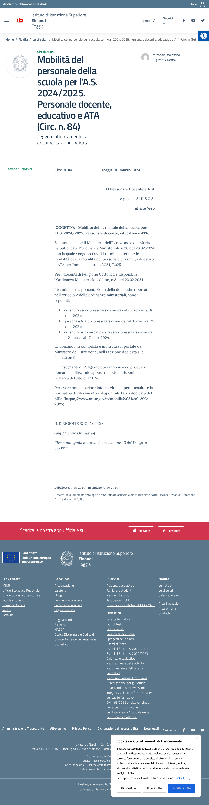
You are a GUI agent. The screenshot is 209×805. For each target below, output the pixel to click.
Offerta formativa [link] (118, 619)
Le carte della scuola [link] (68, 605)
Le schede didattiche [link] (121, 633)
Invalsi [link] (6, 609)
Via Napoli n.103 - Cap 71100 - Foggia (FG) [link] (110, 744)
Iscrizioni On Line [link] (13, 605)
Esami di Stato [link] (116, 643)
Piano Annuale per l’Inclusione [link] (127, 677)
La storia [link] (60, 590)
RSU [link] (57, 614)
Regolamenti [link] (63, 619)
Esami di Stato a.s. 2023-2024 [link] (127, 648)
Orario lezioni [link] (115, 629)
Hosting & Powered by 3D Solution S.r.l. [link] (104, 784)
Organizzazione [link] (64, 609)
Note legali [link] (151, 728)
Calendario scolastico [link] (121, 658)
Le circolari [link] (166, 590)
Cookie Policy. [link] (183, 778)
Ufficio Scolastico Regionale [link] (21, 590)
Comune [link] (8, 614)
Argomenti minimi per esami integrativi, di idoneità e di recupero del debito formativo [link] (130, 692)
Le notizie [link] (165, 585)
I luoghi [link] (59, 595)
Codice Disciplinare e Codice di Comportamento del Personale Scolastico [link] (75, 639)
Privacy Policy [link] (81, 728)
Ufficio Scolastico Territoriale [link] (21, 595)
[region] (156, 766)
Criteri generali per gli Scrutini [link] (126, 682)
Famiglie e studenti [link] (119, 590)
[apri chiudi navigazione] (6, 20)
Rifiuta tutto (154, 788)
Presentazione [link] (64, 585)
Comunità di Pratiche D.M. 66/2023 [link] (131, 605)
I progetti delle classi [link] (120, 638)
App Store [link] (143, 530)
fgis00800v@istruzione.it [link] (85, 749)
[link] (203, 36)
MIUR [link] (6, 585)
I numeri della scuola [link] (68, 600)
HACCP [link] (59, 629)
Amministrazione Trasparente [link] (23, 728)
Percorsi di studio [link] (118, 595)
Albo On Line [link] (167, 608)
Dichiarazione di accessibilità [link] (117, 728)
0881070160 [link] (51, 749)
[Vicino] (196, 738)
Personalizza (128, 788)
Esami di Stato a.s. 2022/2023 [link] (127, 653)
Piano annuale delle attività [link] (125, 663)
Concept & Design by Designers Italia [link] (105, 789)
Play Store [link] (173, 530)
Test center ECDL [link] (118, 600)
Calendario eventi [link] (170, 595)
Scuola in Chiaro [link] (13, 600)
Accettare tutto (182, 788)
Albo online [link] (58, 728)
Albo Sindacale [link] (169, 603)
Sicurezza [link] (60, 624)
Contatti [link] (164, 613)
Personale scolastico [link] (120, 585)
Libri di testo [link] (115, 624)
